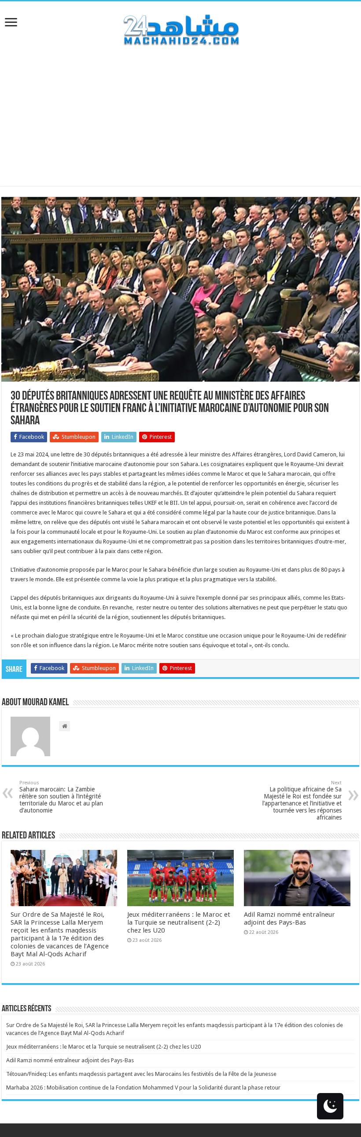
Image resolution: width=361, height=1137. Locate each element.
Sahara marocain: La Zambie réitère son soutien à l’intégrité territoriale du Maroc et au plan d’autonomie (61, 797)
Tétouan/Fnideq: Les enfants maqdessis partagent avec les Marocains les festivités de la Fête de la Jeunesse (141, 1074)
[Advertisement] (180, 124)
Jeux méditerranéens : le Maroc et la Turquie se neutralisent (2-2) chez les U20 (178, 922)
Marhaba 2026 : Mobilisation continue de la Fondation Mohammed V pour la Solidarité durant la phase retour (143, 1087)
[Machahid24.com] (180, 28)
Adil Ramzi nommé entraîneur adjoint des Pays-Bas (289, 918)
